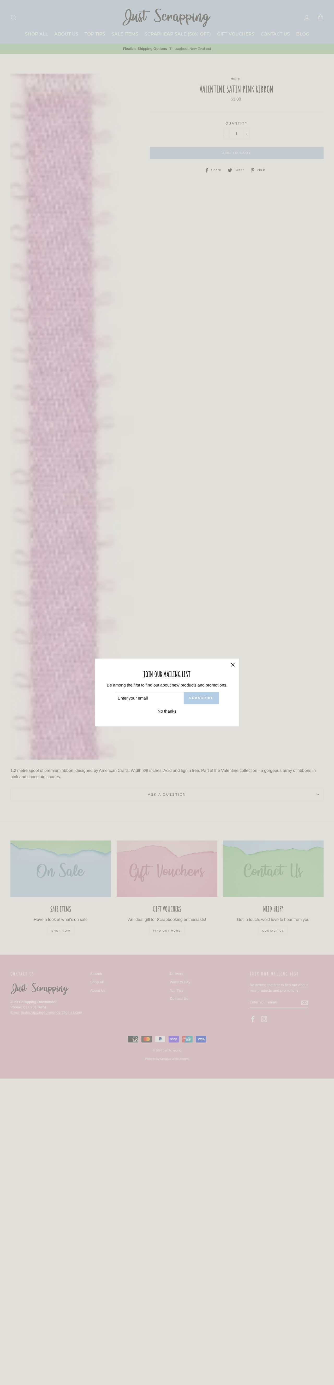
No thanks (167, 711)
